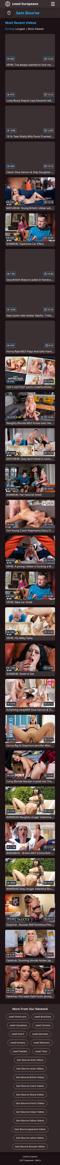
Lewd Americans (17, 1016)
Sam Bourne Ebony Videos (30, 1094)
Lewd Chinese (42, 1025)
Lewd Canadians (18, 1025)
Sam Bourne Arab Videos (30, 1059)
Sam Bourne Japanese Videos (30, 1129)
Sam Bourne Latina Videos (30, 1137)
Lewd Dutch (18, 1033)
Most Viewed (36, 29)
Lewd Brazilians (42, 1016)
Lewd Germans (40, 1033)
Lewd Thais (41, 1051)
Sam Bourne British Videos (30, 1077)
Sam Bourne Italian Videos (30, 1120)
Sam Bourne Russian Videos (30, 1146)
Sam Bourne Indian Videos (30, 1111)
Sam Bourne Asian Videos (30, 1068)
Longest (20, 29)
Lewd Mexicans (41, 1042)
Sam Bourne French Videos (30, 1103)
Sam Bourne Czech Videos (30, 1085)
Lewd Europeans (25, 4)
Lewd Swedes (20, 1051)
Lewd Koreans (17, 1042)
